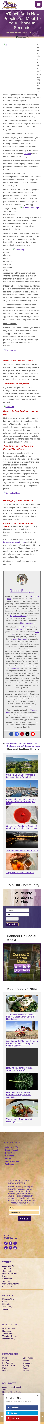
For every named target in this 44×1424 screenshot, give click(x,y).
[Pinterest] (22, 734)
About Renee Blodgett (11, 1387)
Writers (5, 1389)
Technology (7, 1307)
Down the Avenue (12, 668)
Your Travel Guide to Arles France (22, 850)
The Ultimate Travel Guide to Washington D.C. (19, 1120)
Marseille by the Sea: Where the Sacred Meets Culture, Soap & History (21, 801)
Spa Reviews (8, 1333)
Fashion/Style (8, 1299)
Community (7, 1271)
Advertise (6, 1268)
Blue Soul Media (25, 627)
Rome (5, 1371)
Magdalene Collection (18, 616)
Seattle (26, 1360)
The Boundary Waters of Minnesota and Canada (23, 746)
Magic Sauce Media (20, 639)
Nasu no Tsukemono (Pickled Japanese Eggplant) (20, 1069)
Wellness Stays (9, 1339)
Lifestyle (6, 1304)
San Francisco (29, 1358)
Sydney (26, 1365)
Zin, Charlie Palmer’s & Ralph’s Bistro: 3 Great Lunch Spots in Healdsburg (21, 1016)
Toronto (26, 1371)
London (5, 1360)
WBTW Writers (12, 1161)
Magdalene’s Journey (28, 623)
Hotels (8, 1158)
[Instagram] (17, 734)
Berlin (4, 1358)
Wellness (9, 1164)
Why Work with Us (10, 1284)
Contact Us (7, 1286)
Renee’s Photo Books (11, 1392)
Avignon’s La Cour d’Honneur (20, 873)
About (3, 1414)
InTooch (27, 154)
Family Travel (11, 1150)
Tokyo (25, 1368)
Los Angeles (7, 1363)
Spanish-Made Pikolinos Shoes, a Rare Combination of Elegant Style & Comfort (22, 1043)
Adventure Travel (13, 1147)
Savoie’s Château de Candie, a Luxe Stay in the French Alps (20, 776)
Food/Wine (10, 1153)
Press (5, 1276)
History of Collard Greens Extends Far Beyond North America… (18, 1094)
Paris (4, 1368)
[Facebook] (11, 734)
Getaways (9, 1156)
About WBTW (8, 1266)
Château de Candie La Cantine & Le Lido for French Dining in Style (21, 827)
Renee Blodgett (15, 32)
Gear (4, 1302)
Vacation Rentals (9, 1336)
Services (6, 1281)
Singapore (27, 1363)
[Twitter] (27, 734)
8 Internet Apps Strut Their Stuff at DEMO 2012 (20, 744)
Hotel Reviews (8, 1328)
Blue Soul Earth (21, 629)
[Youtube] (33, 734)
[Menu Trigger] (38, 4)
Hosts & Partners (9, 1274)
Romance (6, 1331)
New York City (8, 1365)
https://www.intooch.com (14, 542)
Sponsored (7, 1279)
